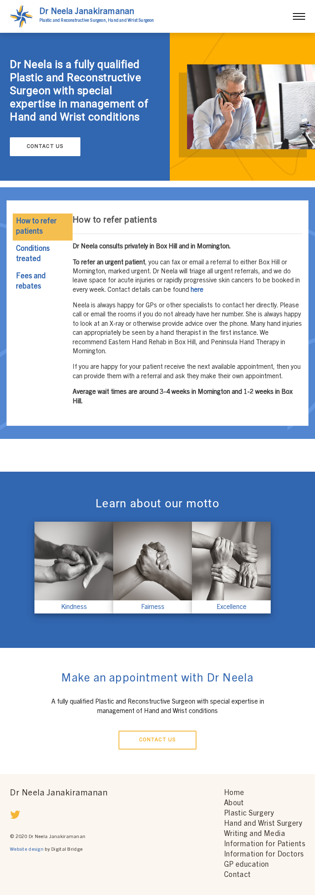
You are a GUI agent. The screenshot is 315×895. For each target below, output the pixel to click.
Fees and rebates (31, 282)
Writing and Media (254, 834)
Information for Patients (264, 844)
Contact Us (45, 147)
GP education (246, 865)
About (234, 803)
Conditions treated (33, 254)
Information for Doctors (264, 855)
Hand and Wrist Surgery (263, 824)
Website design (26, 849)
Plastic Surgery (249, 814)
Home (234, 793)
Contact (237, 875)
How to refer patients (36, 227)
